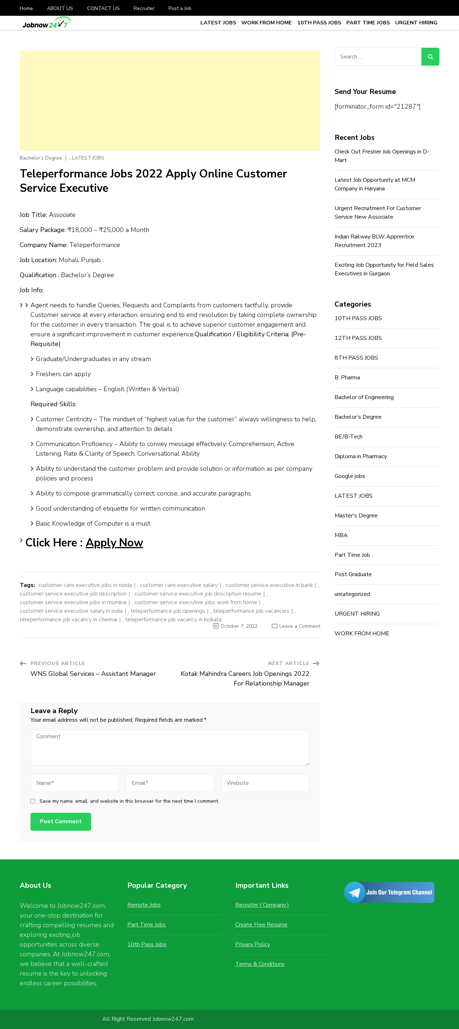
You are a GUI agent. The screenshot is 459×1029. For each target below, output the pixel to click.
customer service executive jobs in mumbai (73, 602)
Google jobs (350, 476)
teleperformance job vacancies (251, 611)
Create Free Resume (261, 925)
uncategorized (352, 594)
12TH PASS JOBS (358, 338)
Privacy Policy (252, 944)
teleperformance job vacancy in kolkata (173, 619)
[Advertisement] (170, 101)
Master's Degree (356, 516)
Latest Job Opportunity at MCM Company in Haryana (375, 184)
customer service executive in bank (269, 585)
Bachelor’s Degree (41, 158)
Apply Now (114, 542)
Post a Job (180, 8)
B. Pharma (347, 377)
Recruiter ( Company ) (262, 905)
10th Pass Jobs (146, 944)
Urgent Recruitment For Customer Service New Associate (378, 212)
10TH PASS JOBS (319, 22)
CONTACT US (103, 8)
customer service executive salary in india (71, 611)
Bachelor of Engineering (364, 397)
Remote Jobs (144, 905)
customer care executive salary (179, 585)
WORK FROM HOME (266, 22)
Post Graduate (353, 574)
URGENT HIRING (416, 22)
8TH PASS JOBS (356, 358)
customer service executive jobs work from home (195, 602)
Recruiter (144, 8)
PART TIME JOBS (368, 22)
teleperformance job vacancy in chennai (68, 619)
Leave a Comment (299, 626)
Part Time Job (352, 555)
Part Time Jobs (146, 925)
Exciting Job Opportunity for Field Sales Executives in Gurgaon (384, 269)
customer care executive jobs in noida (85, 585)
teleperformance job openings (168, 611)
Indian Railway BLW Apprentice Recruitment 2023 (374, 241)
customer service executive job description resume (197, 594)
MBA (341, 535)
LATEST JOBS (218, 22)
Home (26, 8)
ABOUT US (60, 8)
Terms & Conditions (260, 964)
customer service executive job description (73, 594)
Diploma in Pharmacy (361, 456)
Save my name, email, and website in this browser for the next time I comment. (129, 801)
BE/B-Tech (349, 437)
